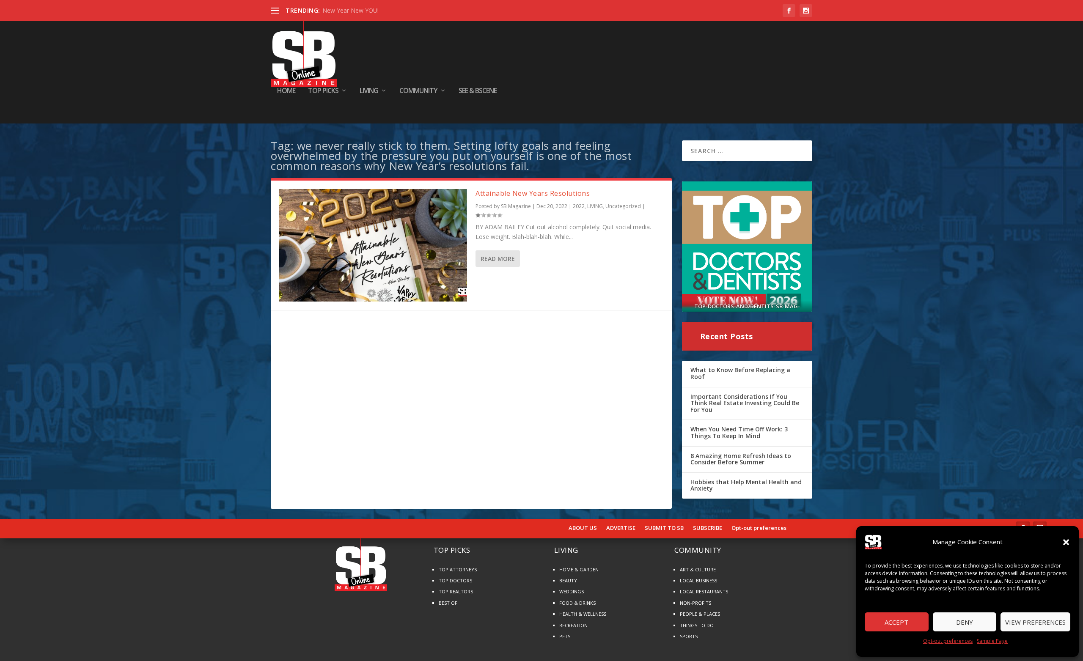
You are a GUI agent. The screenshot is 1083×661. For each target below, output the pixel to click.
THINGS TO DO (697, 625)
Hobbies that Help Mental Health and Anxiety (746, 485)
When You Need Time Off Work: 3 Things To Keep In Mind (739, 432)
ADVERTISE (620, 528)
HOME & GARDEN (579, 569)
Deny (964, 622)
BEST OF (448, 603)
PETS (564, 636)
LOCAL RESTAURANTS (704, 591)
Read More (498, 259)
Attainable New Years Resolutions (533, 193)
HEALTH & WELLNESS (582, 614)
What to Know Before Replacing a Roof (740, 373)
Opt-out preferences (948, 641)
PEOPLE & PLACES (700, 614)
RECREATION (573, 625)
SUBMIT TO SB (664, 528)
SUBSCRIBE (707, 528)
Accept (896, 622)
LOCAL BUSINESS (698, 580)
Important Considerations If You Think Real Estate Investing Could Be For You (744, 403)
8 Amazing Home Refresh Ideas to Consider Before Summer (740, 459)
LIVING (369, 91)
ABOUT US (583, 528)
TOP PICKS (323, 91)
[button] (1066, 542)
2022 (579, 206)
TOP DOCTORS (455, 580)
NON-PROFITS (695, 603)
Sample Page (992, 641)
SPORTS (689, 636)
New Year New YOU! (350, 10)
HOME (286, 91)
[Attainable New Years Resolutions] (373, 245)
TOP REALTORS (456, 591)
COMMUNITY (418, 91)
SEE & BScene (478, 91)
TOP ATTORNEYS (458, 569)
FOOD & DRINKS (577, 603)
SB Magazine (516, 206)
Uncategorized (623, 206)
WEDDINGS (571, 591)
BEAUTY (568, 580)
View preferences (1035, 622)
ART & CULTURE (698, 569)
